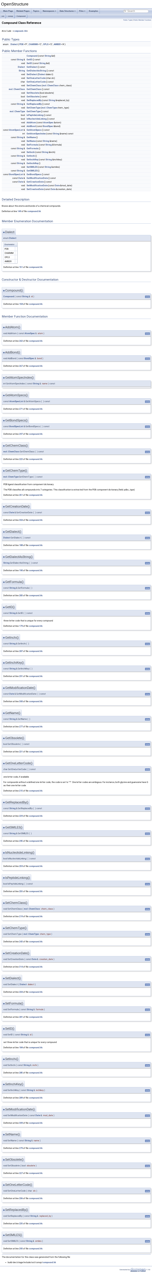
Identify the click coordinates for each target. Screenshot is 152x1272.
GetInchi (31, 156)
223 (21, 459)
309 (21, 1123)
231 (21, 751)
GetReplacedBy (34, 104)
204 (21, 992)
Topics (36, 11)
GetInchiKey (32, 163)
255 (21, 891)
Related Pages (23, 11)
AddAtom (31, 122)
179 (21, 626)
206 (21, 1198)
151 (21, 267)
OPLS (45, 44)
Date (20, 178)
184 (21, 1047)
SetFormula (32, 145)
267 (21, 366)
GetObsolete (33, 96)
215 (21, 791)
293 (21, 1248)
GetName (31, 137)
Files (81, 11)
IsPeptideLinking (35, 115)
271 (21, 409)
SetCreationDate (35, 189)
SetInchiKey (32, 159)
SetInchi (31, 152)
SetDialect (32, 74)
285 (21, 1073)
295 (21, 841)
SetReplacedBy (34, 100)
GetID (29, 59)
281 (21, 1017)
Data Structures (67, 11)
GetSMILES (32, 171)
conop (10, 16)
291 (21, 676)
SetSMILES (32, 167)
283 (21, 595)
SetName (31, 141)
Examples (93, 11)
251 (21, 495)
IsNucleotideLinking (37, 119)
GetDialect (32, 67)
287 (21, 651)
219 (21, 916)
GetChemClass (34, 89)
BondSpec (48, 126)
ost (3, 16)
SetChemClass (34, 85)
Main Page (8, 11)
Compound (21, 16)
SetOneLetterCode (36, 78)
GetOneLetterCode (36, 82)
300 (21, 701)
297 (21, 434)
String (48, 56)
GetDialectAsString (36, 70)
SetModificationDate (37, 185)
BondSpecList (16, 174)
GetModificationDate (37, 178)
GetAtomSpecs (34, 130)
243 (21, 941)
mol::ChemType (49, 108)
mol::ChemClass (50, 85)
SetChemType (33, 108)
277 (21, 726)
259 (21, 866)
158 (21, 304)
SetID (29, 63)
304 (21, 520)
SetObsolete (33, 93)
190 (21, 570)
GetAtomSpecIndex (36, 133)
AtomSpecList (16, 130)
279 (21, 1148)
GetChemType (34, 111)
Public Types (127, 20)
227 (21, 1173)
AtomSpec (48, 122)
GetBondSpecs (34, 174)
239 (21, 816)
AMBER (57, 44)
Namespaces (48, 11)
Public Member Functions (142, 20)
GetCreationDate (35, 182)
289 (21, 1098)
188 (21, 545)
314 (21, 967)
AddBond (31, 126)
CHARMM (33, 44)
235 (21, 1223)
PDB (21, 44)
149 (19, 211)
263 (21, 341)
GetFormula (32, 148)
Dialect (14, 44)
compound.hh (20, 31)
